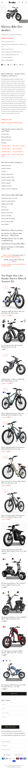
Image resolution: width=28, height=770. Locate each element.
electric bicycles (6, 165)
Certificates (19, 230)
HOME (6, 259)
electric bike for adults (8, 218)
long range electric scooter (9, 198)
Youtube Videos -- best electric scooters (13, 145)
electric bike (5, 209)
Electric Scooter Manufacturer (12, 123)
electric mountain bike (8, 180)
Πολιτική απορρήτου (19, 733)
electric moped (5, 183)
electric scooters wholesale (9, 188)
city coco (4, 207)
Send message (10, 727)
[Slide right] (25, 21)
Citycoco (4, 142)
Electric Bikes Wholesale (16, 259)
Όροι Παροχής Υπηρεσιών (11, 735)
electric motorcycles (7, 174)
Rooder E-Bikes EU (11, 765)
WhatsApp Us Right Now (7, 38)
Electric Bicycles (6, 137)
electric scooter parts (7, 177)
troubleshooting (7, 240)
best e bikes (5, 224)
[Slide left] (21, 21)
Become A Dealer (7, 247)
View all (14, 693)
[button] (19, 2)
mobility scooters (6, 186)
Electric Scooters (6, 140)
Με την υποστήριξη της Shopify (14, 766)
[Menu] (2, 2)
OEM (23, 244)
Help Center (14, 235)
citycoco (3, 171)
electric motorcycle (7, 212)
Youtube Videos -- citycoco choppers (12, 151)
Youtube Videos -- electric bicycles (11, 148)
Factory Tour (5, 134)
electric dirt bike (6, 215)
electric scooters (6, 168)
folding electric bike (7, 204)
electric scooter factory (8, 201)
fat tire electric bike (7, 221)
